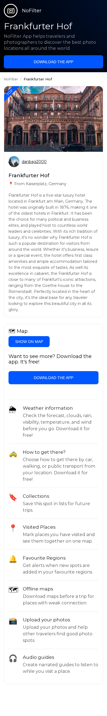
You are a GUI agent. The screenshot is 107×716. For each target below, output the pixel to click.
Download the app (53, 62)
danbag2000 (34, 161)
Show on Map (29, 341)
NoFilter (11, 79)
